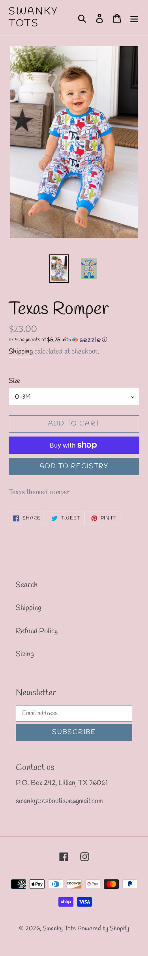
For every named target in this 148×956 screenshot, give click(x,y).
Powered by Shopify (103, 928)
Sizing (25, 654)
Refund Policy (37, 631)
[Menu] (134, 18)
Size (14, 381)
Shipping (21, 351)
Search (26, 585)
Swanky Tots (33, 18)
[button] (74, 340)
